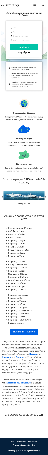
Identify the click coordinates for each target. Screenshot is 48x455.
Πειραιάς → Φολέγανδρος (20, 310)
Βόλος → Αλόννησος (17, 264)
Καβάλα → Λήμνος (16, 323)
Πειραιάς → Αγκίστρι (18, 295)
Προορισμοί (21, 441)
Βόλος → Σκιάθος (16, 246)
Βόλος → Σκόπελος (16, 234)
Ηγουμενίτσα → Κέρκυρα (20, 228)
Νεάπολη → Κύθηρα (17, 274)
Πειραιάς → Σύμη (16, 256)
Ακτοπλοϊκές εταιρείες (21, 445)
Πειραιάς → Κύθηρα (17, 267)
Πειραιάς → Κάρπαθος (18, 313)
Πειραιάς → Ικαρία (17, 240)
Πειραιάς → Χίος (15, 298)
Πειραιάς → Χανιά (16, 253)
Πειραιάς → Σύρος (16, 270)
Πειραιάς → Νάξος (16, 261)
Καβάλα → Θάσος (16, 231)
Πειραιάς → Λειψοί (17, 316)
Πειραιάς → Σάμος (16, 243)
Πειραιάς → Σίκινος (17, 301)
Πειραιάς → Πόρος (16, 304)
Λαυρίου (20, 357)
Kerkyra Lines (24, 203)
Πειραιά (33, 354)
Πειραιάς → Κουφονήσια (19, 319)
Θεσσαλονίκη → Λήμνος (19, 280)
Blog (33, 445)
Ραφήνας (6, 357)
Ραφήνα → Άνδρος (16, 286)
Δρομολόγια (32, 441)
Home (13, 441)
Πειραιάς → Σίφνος (17, 289)
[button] (34, 5)
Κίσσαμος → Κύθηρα (18, 277)
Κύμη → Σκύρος (15, 237)
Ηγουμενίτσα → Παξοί (18, 250)
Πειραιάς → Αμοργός (17, 307)
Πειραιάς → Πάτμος (17, 283)
